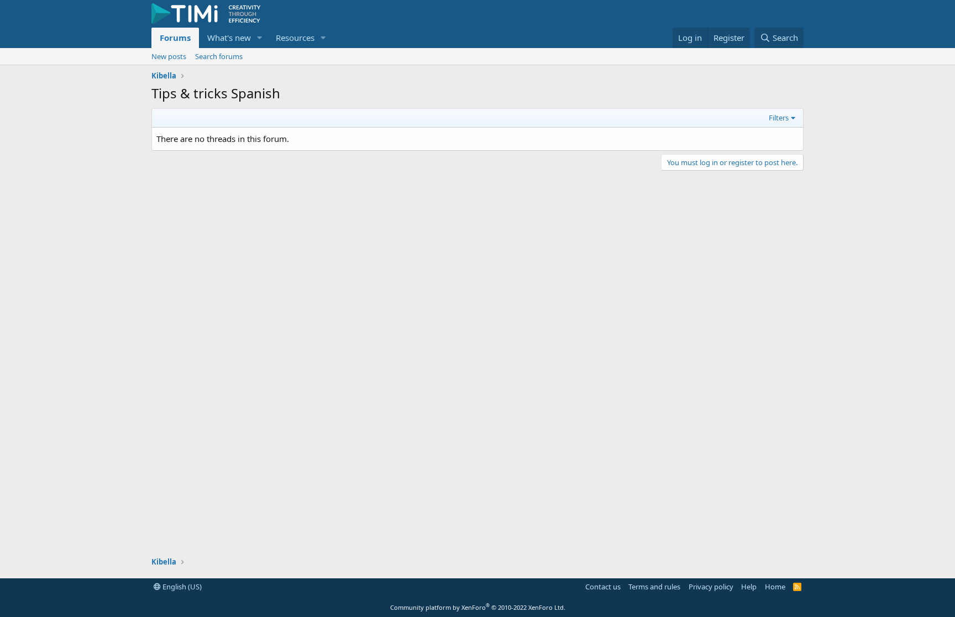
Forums (175, 37)
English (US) (181, 587)
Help (749, 587)
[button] (259, 38)
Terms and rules (654, 587)
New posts (168, 56)
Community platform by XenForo (477, 607)
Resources (295, 37)
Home (775, 587)
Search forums (219, 56)
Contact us (603, 587)
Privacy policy (711, 587)
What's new (229, 37)
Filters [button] (779, 118)
